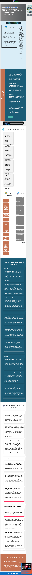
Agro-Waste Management (14, 7)
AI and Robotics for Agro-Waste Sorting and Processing (20, 205)
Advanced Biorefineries (19, 197)
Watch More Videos (28, 572)
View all (23, 242)
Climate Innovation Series (6, 7)
